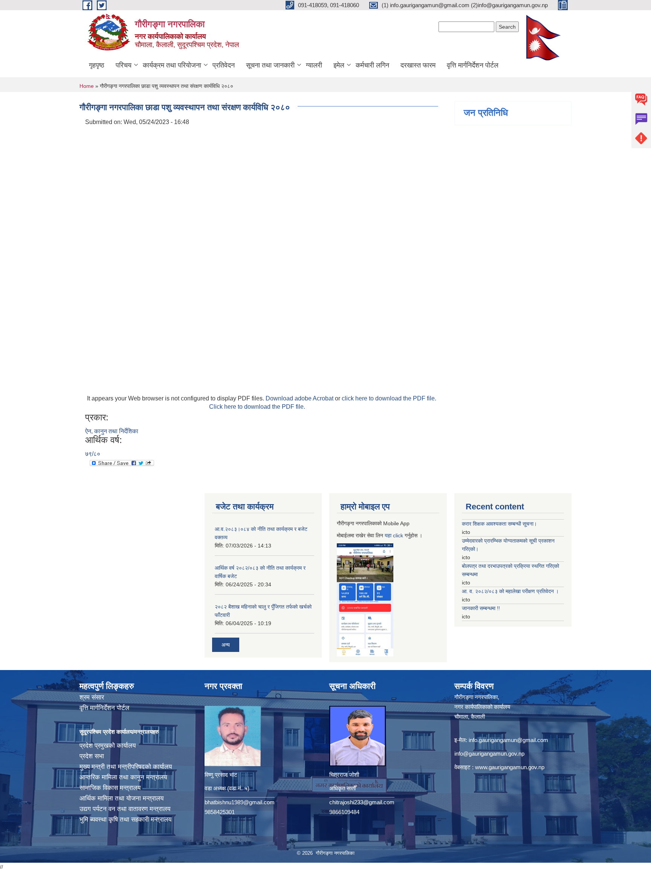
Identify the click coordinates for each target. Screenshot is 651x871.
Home (86, 86)
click (398, 535)
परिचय (123, 65)
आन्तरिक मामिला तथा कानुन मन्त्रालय (123, 777)
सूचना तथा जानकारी (270, 65)
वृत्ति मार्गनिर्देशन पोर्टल (472, 65)
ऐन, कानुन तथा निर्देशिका (111, 431)
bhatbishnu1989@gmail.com (240, 802)
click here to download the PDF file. (389, 398)
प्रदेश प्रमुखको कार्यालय (107, 745)
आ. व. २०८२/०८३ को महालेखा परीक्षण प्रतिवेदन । (510, 591)
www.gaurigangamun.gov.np (509, 767)
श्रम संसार (91, 697)
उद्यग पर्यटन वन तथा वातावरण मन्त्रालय (124, 809)
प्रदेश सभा (91, 756)
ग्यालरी (314, 65)
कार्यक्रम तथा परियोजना (172, 65)
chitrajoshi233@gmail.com (361, 802)
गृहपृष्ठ (96, 65)
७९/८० (92, 454)
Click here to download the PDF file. (257, 406)
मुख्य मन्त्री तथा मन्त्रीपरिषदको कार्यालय (125, 766)
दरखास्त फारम (418, 65)
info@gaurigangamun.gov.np (489, 753)
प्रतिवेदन (223, 65)
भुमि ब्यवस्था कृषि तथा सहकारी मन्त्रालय (125, 819)
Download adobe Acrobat (300, 398)
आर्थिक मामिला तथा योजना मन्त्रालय (121, 798)
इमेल (338, 65)
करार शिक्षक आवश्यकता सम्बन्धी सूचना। (499, 524)
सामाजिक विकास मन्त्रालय (110, 787)
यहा (389, 535)
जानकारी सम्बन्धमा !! (481, 608)
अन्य (226, 645)
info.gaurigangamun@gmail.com (508, 740)
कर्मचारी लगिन (372, 65)
